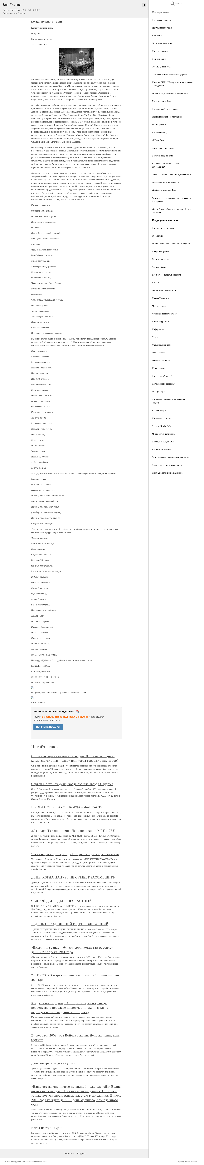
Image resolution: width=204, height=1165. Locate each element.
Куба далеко (157, 235)
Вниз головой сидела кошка (165, 108)
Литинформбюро (160, 132)
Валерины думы (159, 410)
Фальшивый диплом (161, 344)
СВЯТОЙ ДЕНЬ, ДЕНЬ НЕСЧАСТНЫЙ (61, 900)
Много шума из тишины (163, 433)
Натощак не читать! (161, 449)
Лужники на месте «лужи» (164, 313)
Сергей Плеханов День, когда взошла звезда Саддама (72, 784)
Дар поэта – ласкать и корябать (166, 274)
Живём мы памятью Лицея (164, 190)
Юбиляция (157, 35)
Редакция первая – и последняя (167, 116)
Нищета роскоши (160, 51)
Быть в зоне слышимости (164, 290)
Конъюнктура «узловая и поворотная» (170, 93)
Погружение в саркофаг (163, 383)
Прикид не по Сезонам (163, 227)
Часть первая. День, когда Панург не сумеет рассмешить (75, 854)
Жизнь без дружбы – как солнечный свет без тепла (26, 1162)
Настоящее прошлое (161, 19)
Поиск (175, 3)
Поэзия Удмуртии (160, 298)
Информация (158, 329)
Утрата (155, 336)
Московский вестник (162, 43)
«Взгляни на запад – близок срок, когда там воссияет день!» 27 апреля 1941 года (72, 949)
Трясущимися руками (162, 27)
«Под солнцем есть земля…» (165, 182)
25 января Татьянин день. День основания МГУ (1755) (73, 830)
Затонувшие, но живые (163, 147)
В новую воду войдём (162, 155)
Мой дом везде (159, 305)
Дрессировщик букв (161, 101)
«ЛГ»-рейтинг (158, 140)
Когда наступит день (47, 1127)
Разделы (81, 1153)
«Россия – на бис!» (161, 360)
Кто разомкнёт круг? (162, 375)
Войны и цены (159, 58)
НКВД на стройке (160, 251)
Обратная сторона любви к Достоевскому (171, 174)
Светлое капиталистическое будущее (169, 74)
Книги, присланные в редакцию (167, 472)
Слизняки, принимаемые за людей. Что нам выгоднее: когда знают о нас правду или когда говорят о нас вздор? (75, 758)
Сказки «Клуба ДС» (161, 425)
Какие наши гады (160, 259)
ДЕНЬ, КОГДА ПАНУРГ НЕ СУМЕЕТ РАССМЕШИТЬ (73, 877)
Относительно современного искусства (170, 457)
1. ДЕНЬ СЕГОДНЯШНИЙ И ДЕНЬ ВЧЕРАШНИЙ (69, 924)
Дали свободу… (159, 266)
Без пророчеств (159, 124)
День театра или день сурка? (53, 1063)
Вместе (155, 282)
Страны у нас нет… (161, 66)
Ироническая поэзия (161, 418)
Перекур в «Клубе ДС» (163, 441)
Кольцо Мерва (159, 391)
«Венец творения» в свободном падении (171, 243)
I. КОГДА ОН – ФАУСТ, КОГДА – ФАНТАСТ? (66, 807)
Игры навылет (159, 368)
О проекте (69, 1153)
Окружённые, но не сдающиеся (167, 464)
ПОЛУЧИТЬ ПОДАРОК (48, 727)
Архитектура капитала (162, 321)
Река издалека (158, 352)
